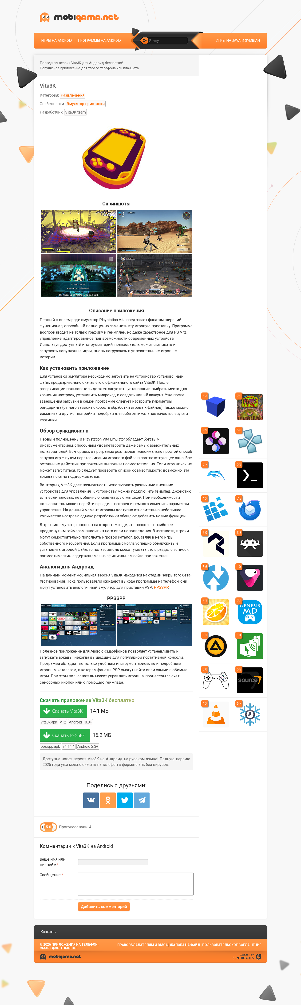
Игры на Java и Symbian (238, 40)
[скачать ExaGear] (216, 510)
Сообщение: (50, 875)
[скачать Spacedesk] (250, 646)
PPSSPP (161, 587)
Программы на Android (99, 40)
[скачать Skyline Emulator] (216, 441)
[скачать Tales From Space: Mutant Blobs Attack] (250, 407)
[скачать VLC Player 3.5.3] (216, 714)
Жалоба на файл (185, 945)
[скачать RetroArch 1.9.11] (250, 544)
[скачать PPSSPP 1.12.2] (250, 441)
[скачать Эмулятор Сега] (250, 612)
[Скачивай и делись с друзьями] (79, 17)
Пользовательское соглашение (231, 945)
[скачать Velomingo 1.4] (250, 578)
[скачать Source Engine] (250, 680)
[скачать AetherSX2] (216, 407)
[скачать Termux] (250, 475)
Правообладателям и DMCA (142, 945)
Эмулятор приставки (86, 104)
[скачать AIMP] (216, 646)
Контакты (48, 932)
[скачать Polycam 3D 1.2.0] (216, 544)
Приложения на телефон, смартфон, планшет (69, 946)
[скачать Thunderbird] (250, 510)
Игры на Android (56, 40)
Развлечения (72, 95)
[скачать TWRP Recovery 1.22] (216, 578)
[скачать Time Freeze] (250, 714)
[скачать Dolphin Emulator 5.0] (216, 475)
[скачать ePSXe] (216, 680)
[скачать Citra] (216, 612)
